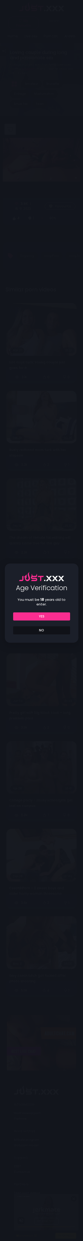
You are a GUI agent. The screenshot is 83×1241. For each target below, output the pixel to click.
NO (41, 630)
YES (41, 616)
